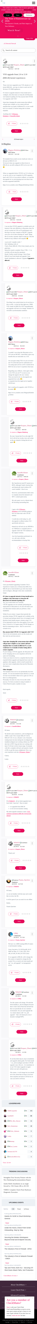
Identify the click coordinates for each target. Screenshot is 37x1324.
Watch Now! (14, 30)
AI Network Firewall (10, 43)
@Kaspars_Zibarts (10, 581)
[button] (7, 15)
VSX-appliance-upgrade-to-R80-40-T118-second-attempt (18, 813)
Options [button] (33, 43)
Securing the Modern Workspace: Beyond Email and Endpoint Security (17, 1238)
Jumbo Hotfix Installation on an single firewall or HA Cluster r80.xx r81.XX (16, 1185)
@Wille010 (11, 801)
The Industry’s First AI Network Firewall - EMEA (18, 1257)
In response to (13, 222)
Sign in (9, 1307)
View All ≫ (7, 1162)
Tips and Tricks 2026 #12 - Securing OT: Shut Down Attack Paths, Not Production (18, 1269)
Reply (16, 131)
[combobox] (18, 50)
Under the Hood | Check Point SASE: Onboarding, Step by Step (17, 1229)
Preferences (29, 15)
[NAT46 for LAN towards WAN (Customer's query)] (2, 139)
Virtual (7, 1223)
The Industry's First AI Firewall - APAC (18, 1249)
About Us (23, 1322)
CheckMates (10, 1275)
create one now (16, 1315)
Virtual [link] (19, 1209)
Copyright (7, 1322)
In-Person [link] (26, 1209)
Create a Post (29, 38)
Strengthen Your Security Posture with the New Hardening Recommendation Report (17, 1179)
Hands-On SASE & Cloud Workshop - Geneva (18, 1217)
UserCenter (29, 1322)
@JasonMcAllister (14, 116)
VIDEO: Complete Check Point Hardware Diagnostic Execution (17, 1191)
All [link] (13, 1209)
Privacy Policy (28, 10)
